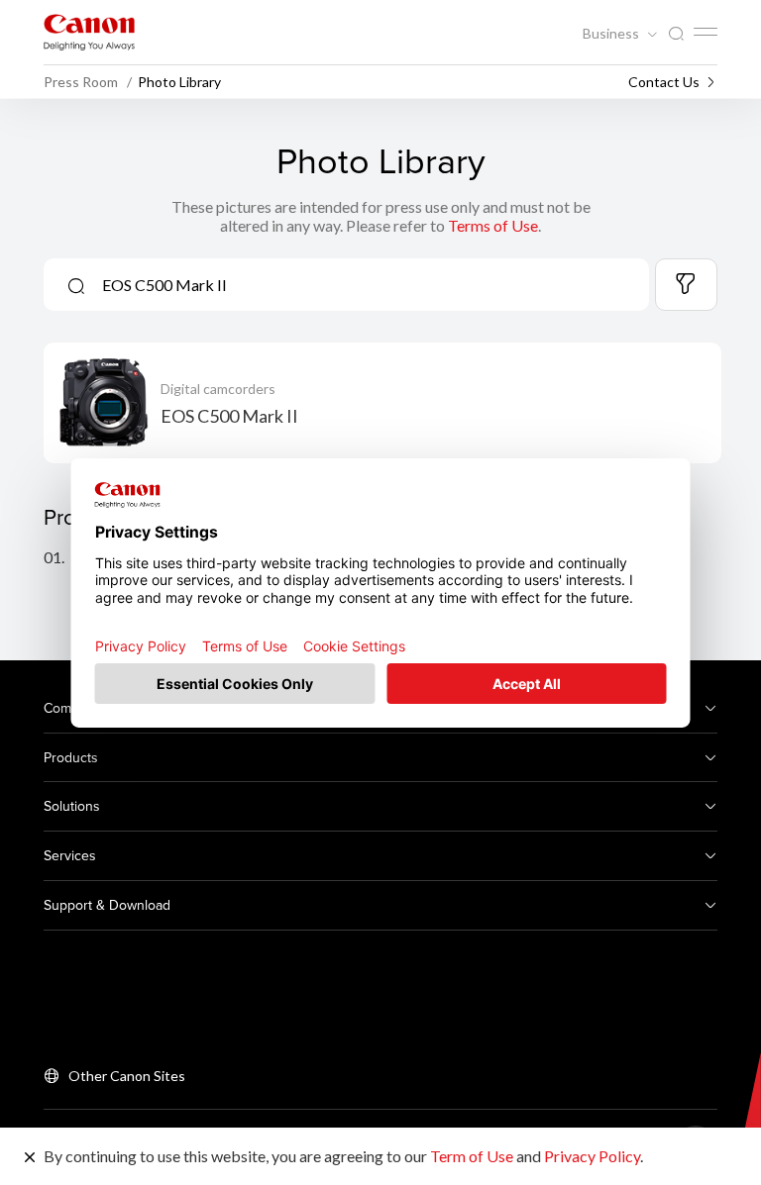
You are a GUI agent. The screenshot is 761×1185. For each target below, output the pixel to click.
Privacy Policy (592, 1155)
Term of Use (471, 1155)
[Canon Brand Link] (89, 32)
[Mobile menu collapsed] (705, 32)
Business (612, 34)
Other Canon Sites (126, 1075)
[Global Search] (676, 34)
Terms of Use (493, 225)
